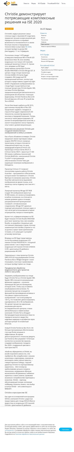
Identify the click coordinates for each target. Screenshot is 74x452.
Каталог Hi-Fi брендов (47, 61)
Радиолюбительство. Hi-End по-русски (52, 70)
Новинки (43, 35)
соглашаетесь (9, 430)
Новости (26, 3)
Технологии (44, 40)
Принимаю (65, 429)
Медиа (33, 3)
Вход (69, 5)
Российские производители (49, 79)
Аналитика (44, 57)
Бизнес (43, 38)
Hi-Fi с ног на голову (47, 74)
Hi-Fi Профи (41, 3)
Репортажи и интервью (48, 59)
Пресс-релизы (45, 44)
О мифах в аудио (46, 72)
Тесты (63, 3)
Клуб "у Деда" (45, 67)
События (43, 42)
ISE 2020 (28, 47)
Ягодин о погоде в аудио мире (49, 76)
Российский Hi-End (53, 3)
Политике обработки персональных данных (29, 434)
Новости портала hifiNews (48, 46)
